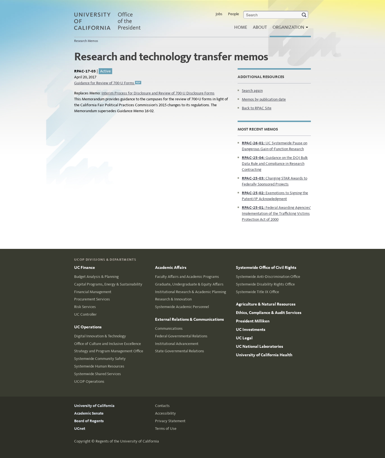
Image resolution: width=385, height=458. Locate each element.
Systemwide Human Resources (99, 366)
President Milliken (252, 321)
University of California (94, 405)
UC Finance (84, 267)
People (233, 14)
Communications (169, 328)
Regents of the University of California (127, 441)
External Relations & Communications (189, 319)
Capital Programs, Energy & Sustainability (108, 284)
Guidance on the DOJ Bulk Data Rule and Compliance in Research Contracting (275, 163)
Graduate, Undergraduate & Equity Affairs (189, 284)
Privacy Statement (170, 421)
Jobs (219, 14)
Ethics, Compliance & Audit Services (268, 312)
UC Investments (250, 329)
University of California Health (264, 354)
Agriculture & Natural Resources (265, 304)
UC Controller (85, 314)
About (260, 27)
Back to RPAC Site (256, 108)
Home (240, 27)
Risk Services (85, 306)
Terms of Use (165, 428)
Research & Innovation (173, 299)
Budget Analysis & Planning (96, 276)
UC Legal (244, 337)
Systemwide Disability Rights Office (265, 284)
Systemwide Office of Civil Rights (266, 267)
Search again (252, 90)
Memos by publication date (264, 99)
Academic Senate (88, 413)
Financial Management (92, 291)
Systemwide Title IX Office (257, 291)
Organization (289, 27)
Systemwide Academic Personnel (182, 306)
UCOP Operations (89, 381)
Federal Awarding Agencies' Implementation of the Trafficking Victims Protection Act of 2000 (276, 213)
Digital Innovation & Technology (100, 336)
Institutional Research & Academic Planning (190, 291)
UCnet (79, 428)
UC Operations (87, 326)
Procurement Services (92, 299)
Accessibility (165, 413)
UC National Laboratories (259, 346)
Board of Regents (89, 421)
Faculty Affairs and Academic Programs (187, 276)
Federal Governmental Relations (181, 336)
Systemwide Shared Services (97, 373)
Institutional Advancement (176, 343)
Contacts (162, 405)
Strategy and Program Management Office (108, 351)
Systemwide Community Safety (100, 358)
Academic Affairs (170, 267)
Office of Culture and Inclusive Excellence (107, 343)
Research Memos (86, 41)
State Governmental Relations (179, 351)
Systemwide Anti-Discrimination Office (268, 276)
